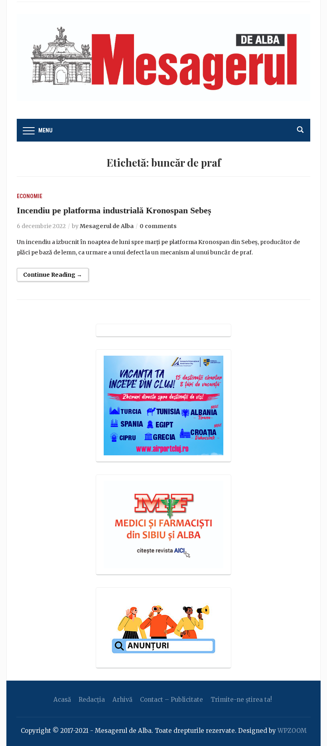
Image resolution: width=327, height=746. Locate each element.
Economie (29, 196)
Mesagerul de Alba (107, 226)
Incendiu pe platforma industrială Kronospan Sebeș (114, 210)
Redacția (92, 699)
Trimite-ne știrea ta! (241, 699)
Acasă (62, 699)
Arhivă (122, 699)
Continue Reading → (52, 274)
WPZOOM (292, 730)
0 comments (158, 226)
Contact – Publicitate (171, 699)
